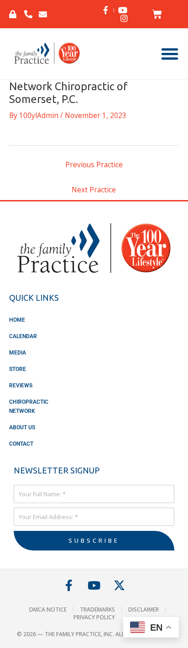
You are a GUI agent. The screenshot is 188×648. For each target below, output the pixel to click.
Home (17, 320)
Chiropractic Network (28, 406)
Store (17, 369)
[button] (169, 53)
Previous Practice (94, 164)
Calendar (23, 336)
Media (17, 353)
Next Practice (94, 190)
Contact (21, 444)
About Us (22, 427)
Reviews (20, 385)
